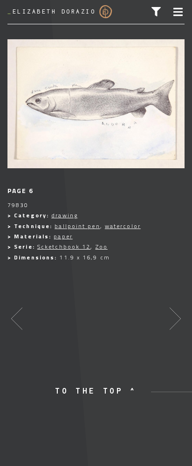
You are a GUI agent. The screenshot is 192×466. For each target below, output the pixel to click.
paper (63, 236)
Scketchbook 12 (63, 246)
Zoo (102, 246)
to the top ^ (96, 391)
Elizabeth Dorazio (51, 11)
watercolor (123, 226)
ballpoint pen (77, 226)
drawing (64, 215)
